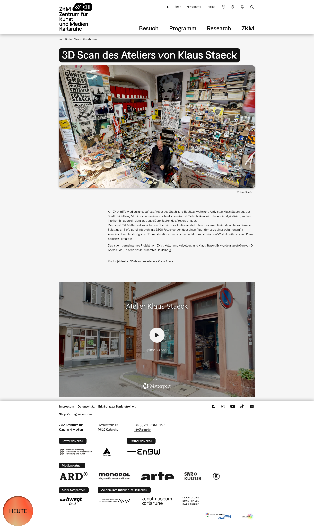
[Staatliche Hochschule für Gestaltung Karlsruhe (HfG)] (114, 501)
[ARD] (73, 476)
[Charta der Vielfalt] (218, 516)
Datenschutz (86, 406)
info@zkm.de (142, 429)
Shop (178, 7)
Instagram (223, 406)
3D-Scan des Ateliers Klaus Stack (151, 261)
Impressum (66, 406)
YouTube (232, 406)
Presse (211, 7)
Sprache (242, 7)
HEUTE (18, 510)
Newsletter (194, 7)
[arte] (157, 476)
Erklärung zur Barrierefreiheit (117, 406)
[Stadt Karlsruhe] (107, 452)
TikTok (242, 406)
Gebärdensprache (232, 7)
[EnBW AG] (143, 452)
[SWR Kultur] (192, 476)
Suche (252, 7)
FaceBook (213, 406)
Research (219, 28)
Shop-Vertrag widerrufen (75, 414)
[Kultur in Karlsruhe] (216, 476)
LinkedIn (252, 406)
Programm (182, 28)
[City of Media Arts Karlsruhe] (247, 516)
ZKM (248, 28)
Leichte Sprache (223, 7)
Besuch (149, 28)
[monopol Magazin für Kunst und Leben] (114, 476)
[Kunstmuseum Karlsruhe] (157, 501)
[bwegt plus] (71, 501)
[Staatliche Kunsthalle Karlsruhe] (191, 501)
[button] (157, 126)
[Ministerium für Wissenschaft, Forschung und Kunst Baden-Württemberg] (76, 452)
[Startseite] (80, 17)
